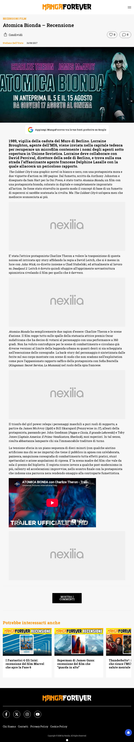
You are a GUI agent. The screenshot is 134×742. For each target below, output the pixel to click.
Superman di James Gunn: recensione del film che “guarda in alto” (76, 664)
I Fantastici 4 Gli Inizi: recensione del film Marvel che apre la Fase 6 (25, 664)
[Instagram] (25, 712)
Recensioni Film (14, 18)
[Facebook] (4, 712)
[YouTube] (35, 712)
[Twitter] (14, 712)
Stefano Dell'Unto (13, 43)
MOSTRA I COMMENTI (67, 598)
